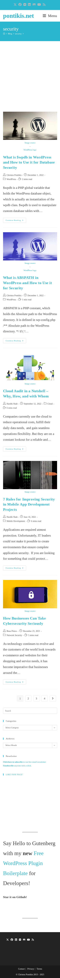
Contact (21, 969)
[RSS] (33, 940)
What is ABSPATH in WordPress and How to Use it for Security (27, 283)
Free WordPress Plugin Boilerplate (23, 863)
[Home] (4, 34)
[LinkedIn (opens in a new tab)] (29, 4)
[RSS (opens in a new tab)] (44, 4)
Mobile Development (16, 521)
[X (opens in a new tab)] (16, 4)
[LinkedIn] (16, 940)
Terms (39, 969)
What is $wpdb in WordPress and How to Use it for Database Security (29, 162)
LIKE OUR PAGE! (14, 774)
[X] (7, 940)
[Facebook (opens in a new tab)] (20, 4)
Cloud (50, 404)
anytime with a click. (17, 765)
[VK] (20, 940)
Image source (30, 143)
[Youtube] (28, 940)
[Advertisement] (30, 80)
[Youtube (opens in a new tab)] (39, 4)
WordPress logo (30, 150)
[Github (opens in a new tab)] (34, 4)
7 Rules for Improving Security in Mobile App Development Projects (29, 504)
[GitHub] (24, 940)
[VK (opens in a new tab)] (24, 4)
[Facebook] (12, 940)
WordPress (11, 179)
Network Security (14, 635)
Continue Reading (16, 221)
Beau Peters (12, 631)
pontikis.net (18, 15)
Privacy (30, 969)
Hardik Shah (12, 404)
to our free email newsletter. (24, 762)
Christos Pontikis (14, 175)
